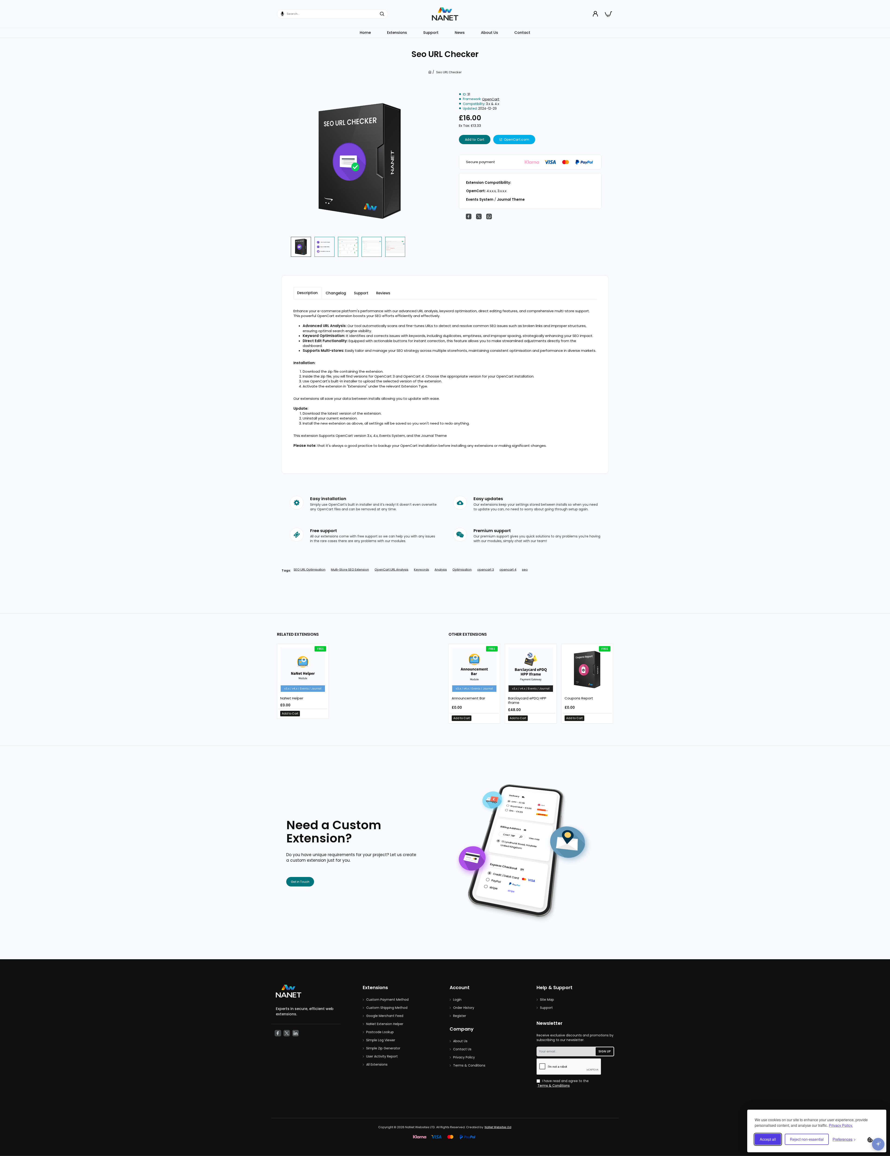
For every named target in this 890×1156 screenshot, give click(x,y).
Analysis (441, 570)
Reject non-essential (807, 1139)
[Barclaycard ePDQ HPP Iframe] (531, 669)
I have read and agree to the (563, 1083)
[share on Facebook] (468, 216)
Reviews (383, 293)
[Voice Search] (280, 14)
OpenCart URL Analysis (391, 570)
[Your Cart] (608, 14)
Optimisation (462, 570)
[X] (286, 1033)
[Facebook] (278, 1033)
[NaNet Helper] (303, 669)
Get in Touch (300, 882)
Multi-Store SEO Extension (350, 570)
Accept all (768, 1139)
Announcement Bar (468, 698)
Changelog (336, 293)
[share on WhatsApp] (489, 216)
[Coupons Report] (587, 669)
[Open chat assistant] (878, 1144)
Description (307, 292)
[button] (474, 139)
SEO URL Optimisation (309, 570)
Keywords (421, 570)
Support (361, 293)
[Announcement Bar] (474, 669)
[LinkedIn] (295, 1033)
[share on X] (479, 216)
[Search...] (384, 14)
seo (525, 570)
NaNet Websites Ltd (498, 1127)
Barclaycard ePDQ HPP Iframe (527, 700)
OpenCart (490, 99)
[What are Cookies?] (873, 1139)
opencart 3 (485, 570)
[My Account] (596, 14)
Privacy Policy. (841, 1125)
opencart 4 (507, 570)
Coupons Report (579, 698)
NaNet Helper (291, 698)
